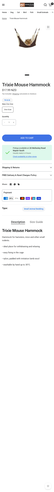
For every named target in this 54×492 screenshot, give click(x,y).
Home (4, 12)
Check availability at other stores (25, 156)
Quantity (5, 117)
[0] (50, 5)
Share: (4, 184)
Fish (31, 12)
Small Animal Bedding (33, 209)
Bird (24, 12)
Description (18, 222)
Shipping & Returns (11, 167)
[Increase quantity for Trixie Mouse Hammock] (13, 122)
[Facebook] (10, 184)
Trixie (7, 100)
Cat (18, 12)
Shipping (15, 94)
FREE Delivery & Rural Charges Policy (19, 175)
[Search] (45, 5)
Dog (11, 12)
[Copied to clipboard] (18, 184)
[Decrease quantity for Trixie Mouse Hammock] (4, 122)
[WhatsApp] (14, 184)
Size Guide (36, 222)
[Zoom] (48, 27)
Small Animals (42, 12)
